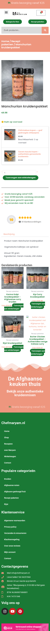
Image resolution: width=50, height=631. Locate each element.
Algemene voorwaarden (14, 520)
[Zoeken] (45, 30)
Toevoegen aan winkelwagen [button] (13, 307)
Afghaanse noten (11, 485)
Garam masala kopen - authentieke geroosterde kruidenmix (29, 154)
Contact (7, 463)
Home (5, 41)
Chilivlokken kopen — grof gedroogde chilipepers (30, 131)
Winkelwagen (10, 456)
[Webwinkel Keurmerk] (25, 628)
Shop (6, 437)
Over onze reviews (12, 546)
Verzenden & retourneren (15, 533)
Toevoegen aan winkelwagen (21, 177)
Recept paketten (10, 43)
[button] (6, 12)
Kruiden (7, 479)
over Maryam (10, 450)
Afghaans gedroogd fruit (15, 491)
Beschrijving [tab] (9, 234)
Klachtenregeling (11, 539)
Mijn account (10, 552)
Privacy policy (10, 527)
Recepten (8, 444)
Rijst (6, 504)
